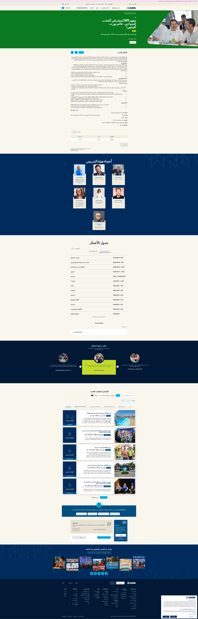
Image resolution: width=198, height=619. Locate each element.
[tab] (105, 251)
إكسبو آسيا (134, 594)
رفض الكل (173, 616)
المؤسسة (93, 4)
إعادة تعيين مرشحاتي (105, 395)
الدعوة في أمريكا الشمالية (96, 592)
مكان (123, 400)
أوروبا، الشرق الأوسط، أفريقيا (109, 406)
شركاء (106, 4)
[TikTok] (95, 573)
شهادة (117, 593)
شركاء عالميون (65, 594)
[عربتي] (66, 4)
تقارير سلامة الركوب (105, 594)
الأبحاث (103, 4)
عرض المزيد (103, 497)
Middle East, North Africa (80, 406)
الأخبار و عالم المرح (105, 8)
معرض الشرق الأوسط (132, 596)
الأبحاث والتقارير (86, 599)
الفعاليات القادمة (133, 598)
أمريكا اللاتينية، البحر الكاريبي (95, 406)
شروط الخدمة (75, 616)
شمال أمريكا (68, 406)
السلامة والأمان (105, 589)
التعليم (97, 8)
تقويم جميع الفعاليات (94, 497)
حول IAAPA (75, 589)
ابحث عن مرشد (115, 598)
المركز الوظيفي (88, 4)
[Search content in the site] (63, 8)
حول (96, 4)
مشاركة (81, 52)
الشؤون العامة (110, 4)
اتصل (63, 582)
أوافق (166, 616)
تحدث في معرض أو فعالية (133, 601)
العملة (79, 132)
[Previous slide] (80, 367)
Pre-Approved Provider (115, 601)
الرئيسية (134, 13)
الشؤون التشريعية (96, 595)
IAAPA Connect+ (133, 608)
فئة (128, 400)
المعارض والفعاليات (115, 8)
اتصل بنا (75, 537)
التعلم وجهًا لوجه (115, 596)
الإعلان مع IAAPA (123, 594)
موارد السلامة (106, 597)
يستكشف (116, 604)
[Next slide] (118, 367)
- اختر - (130, 406)
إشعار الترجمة (70, 616)
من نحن (76, 593)
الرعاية (65, 595)
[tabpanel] (99, 285)
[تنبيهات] (68, 4)
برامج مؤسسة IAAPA (114, 603)
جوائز (76, 582)
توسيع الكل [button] (124, 326)
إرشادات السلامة (105, 595)
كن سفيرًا (134, 604)
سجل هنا (133, 42)
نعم (77, 529)
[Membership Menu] (63, 4)
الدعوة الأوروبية (97, 594)
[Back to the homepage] (131, 583)
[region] (179, 606)
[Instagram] (99, 573)
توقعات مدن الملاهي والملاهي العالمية (84, 595)
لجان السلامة (106, 603)
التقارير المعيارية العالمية (85, 597)
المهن (70, 582)
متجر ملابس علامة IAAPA (74, 604)
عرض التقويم (113, 395)
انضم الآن (121, 535)
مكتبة (88, 603)
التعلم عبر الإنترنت (115, 591)
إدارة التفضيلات (64, 616)
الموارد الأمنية (106, 599)
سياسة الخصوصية (81, 616)
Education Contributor (114, 594)
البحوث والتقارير (86, 589)
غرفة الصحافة (75, 594)
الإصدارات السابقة (123, 596)
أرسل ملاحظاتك (82, 537)
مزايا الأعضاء (121, 538)
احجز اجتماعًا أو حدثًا (133, 603)
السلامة (91, 8)
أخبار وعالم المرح (124, 589)
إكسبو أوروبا (134, 593)
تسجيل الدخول (119, 583)
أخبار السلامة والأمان (105, 601)
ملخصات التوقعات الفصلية (85, 593)
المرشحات (95, 395)
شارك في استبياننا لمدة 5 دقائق (104, 537)
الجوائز (99, 4)
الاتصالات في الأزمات (106, 592)
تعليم (117, 589)
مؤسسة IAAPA (75, 600)
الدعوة (98, 589)
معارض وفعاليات (133, 589)
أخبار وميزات (124, 592)
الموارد (117, 606)
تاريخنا (76, 591)
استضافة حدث (134, 606)
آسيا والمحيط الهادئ (121, 406)
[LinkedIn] (102, 573)
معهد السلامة (106, 604)
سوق (65, 591)
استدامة (76, 602)
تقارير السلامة (87, 601)
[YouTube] (91, 573)
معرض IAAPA (134, 591)
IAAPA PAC (97, 597)
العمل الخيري (75, 598)
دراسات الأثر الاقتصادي (85, 591)
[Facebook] (106, 573)
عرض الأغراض (191, 616)
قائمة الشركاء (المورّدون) (192, 613)
